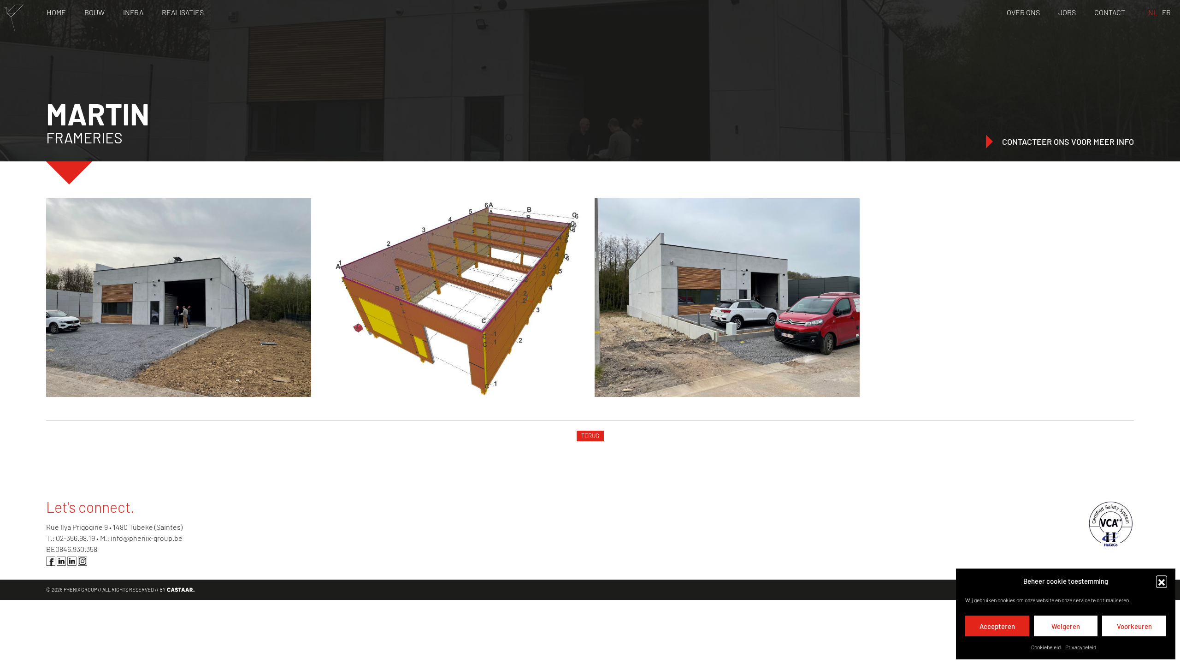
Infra (133, 12)
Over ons (1023, 12)
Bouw (94, 12)
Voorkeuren (1134, 626)
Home (56, 12)
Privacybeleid (1080, 647)
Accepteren (997, 626)
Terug (590, 435)
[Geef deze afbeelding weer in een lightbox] (178, 297)
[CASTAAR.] (180, 590)
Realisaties (183, 12)
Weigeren (1065, 626)
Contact (1109, 12)
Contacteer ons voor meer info (1068, 141)
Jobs (1067, 12)
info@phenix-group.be (147, 538)
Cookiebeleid (1046, 647)
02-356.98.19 (75, 538)
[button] (1161, 581)
